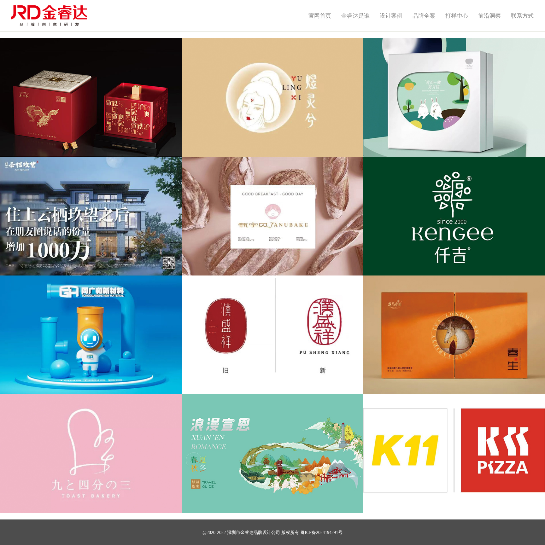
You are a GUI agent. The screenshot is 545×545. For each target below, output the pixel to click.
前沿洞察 (489, 16)
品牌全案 (424, 16)
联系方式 (522, 16)
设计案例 (391, 16)
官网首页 (319, 16)
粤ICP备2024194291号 (321, 532)
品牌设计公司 (267, 532)
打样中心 (456, 16)
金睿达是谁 (355, 16)
